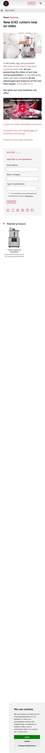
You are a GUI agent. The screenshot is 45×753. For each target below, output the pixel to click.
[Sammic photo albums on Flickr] (22, 210)
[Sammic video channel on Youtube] (13, 210)
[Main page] (6, 3)
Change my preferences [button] (27, 746)
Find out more (29, 196)
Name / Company (13, 174)
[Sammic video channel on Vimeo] (8, 210)
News (11, 17)
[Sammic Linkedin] (27, 210)
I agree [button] (27, 737)
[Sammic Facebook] (32, 210)
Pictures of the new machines (18, 139)
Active (19, 83)
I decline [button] (27, 741)
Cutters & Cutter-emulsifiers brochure (22, 124)
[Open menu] (41, 3)
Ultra (30, 83)
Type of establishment (15, 184)
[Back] (37, 3)
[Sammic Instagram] (17, 210)
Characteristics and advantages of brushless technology (20, 132)
